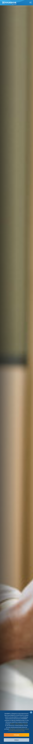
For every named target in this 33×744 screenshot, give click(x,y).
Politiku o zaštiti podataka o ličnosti (18, 724)
